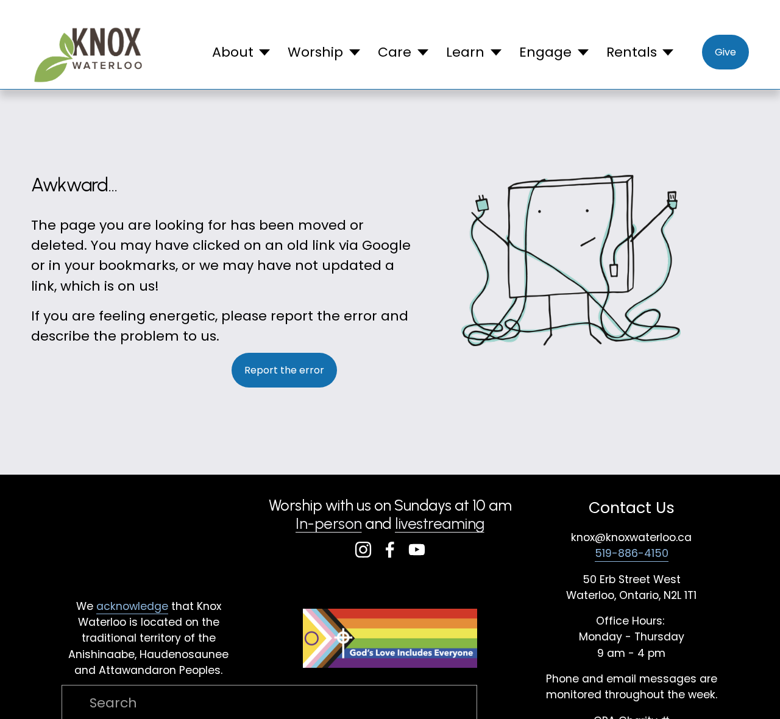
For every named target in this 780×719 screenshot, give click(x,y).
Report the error (284, 370)
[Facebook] (390, 549)
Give (725, 52)
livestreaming (439, 524)
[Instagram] (363, 549)
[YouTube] (416, 549)
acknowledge (132, 606)
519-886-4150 (631, 553)
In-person (328, 524)
